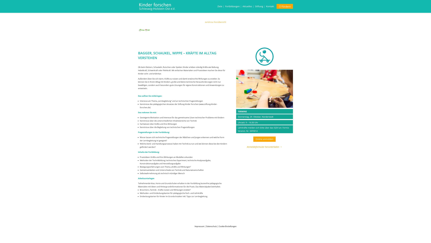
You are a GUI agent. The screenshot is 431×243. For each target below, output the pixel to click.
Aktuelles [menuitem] (247, 7)
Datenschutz (211, 226)
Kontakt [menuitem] (270, 7)
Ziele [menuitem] (219, 7)
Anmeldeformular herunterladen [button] (263, 146)
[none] (260, 9)
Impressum (199, 226)
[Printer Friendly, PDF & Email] (144, 30)
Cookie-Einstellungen (227, 226)
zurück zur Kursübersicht (215, 22)
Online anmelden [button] (264, 139)
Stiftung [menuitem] (259, 7)
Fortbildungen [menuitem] (232, 7)
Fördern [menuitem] (286, 6)
